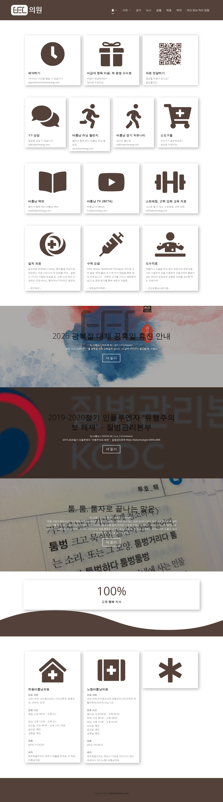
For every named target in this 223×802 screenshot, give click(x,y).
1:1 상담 (34, 135)
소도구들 (166, 135)
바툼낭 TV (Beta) (99, 201)
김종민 (96, 517)
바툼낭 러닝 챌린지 (85, 135)
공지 (138, 10)
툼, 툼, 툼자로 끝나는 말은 (111, 508)
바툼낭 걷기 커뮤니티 (130, 135)
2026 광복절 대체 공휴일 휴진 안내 (111, 336)
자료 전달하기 (155, 73)
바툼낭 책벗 (36, 201)
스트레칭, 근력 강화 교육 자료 (166, 201)
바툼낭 (96, 345)
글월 (158, 10)
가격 (125, 10)
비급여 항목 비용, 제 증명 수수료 (109, 73)
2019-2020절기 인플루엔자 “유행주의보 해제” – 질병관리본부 (111, 422)
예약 (179, 10)
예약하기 (34, 73)
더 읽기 (111, 358)
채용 (169, 10)
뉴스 (148, 10)
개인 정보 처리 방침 (198, 10)
